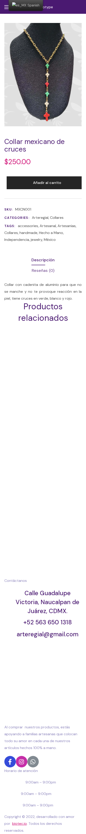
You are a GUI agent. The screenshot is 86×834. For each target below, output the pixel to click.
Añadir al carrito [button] (36, 358)
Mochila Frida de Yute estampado (32, 373)
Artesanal (48, 225)
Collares (57, 217)
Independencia (16, 239)
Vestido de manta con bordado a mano (33, 431)
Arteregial (40, 217)
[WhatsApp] (33, 761)
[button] (80, 7)
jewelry (36, 239)
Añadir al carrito (47, 182)
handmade (28, 232)
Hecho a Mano (51, 232)
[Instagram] (21, 761)
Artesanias (67, 225)
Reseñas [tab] (43, 270)
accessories (28, 225)
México (50, 239)
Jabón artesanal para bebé (33, 546)
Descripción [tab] (43, 260)
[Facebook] (10, 761)
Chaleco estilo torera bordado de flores (32, 488)
